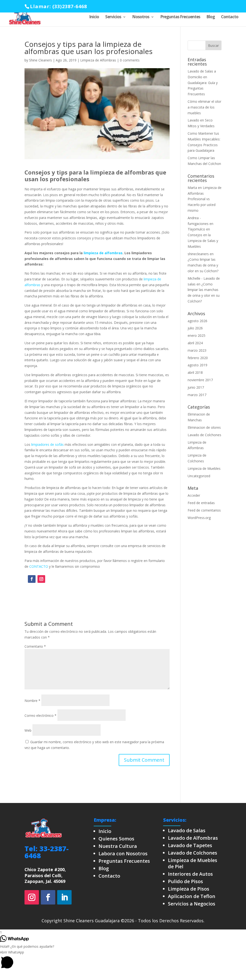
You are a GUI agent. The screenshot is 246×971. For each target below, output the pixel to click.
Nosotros (140, 17)
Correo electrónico (40, 715)
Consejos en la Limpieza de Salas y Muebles (203, 241)
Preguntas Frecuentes (180, 17)
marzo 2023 (197, 350)
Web (28, 730)
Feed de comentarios (204, 510)
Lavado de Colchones (204, 435)
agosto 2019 (197, 365)
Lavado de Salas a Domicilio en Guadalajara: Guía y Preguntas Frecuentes (203, 82)
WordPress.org (199, 517)
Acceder (194, 495)
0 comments (130, 60)
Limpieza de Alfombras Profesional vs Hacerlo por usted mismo (204, 199)
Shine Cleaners (40, 60)
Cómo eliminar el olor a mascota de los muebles (204, 107)
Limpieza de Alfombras (98, 60)
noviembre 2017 (200, 380)
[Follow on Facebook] (32, 579)
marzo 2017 (197, 394)
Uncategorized (199, 476)
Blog (210, 17)
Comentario (35, 646)
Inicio (94, 17)
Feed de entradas (201, 503)
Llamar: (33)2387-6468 (58, 6)
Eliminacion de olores (204, 427)
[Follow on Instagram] (41, 579)
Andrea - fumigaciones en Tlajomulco (200, 224)
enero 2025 (196, 335)
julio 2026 (195, 328)
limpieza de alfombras (103, 253)
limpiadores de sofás (47, 444)
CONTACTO (38, 566)
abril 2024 (195, 343)
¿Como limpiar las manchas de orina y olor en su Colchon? (203, 265)
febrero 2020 (198, 358)
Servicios (113, 17)
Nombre (32, 700)
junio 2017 (196, 387)
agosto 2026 (197, 321)
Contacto (229, 17)
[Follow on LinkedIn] (64, 897)
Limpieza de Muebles (204, 468)
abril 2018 (195, 372)
